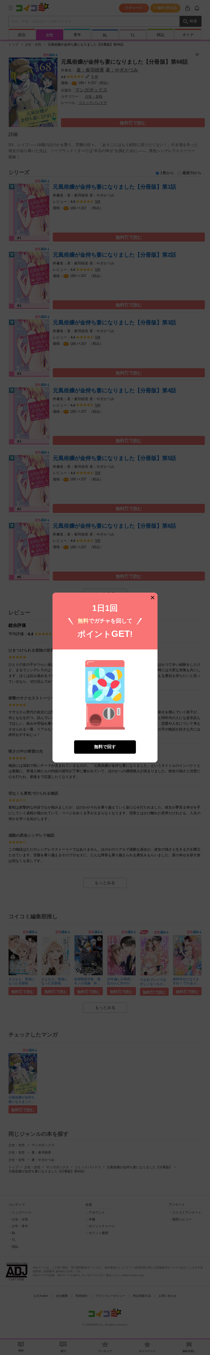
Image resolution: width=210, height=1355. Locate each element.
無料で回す (105, 746)
